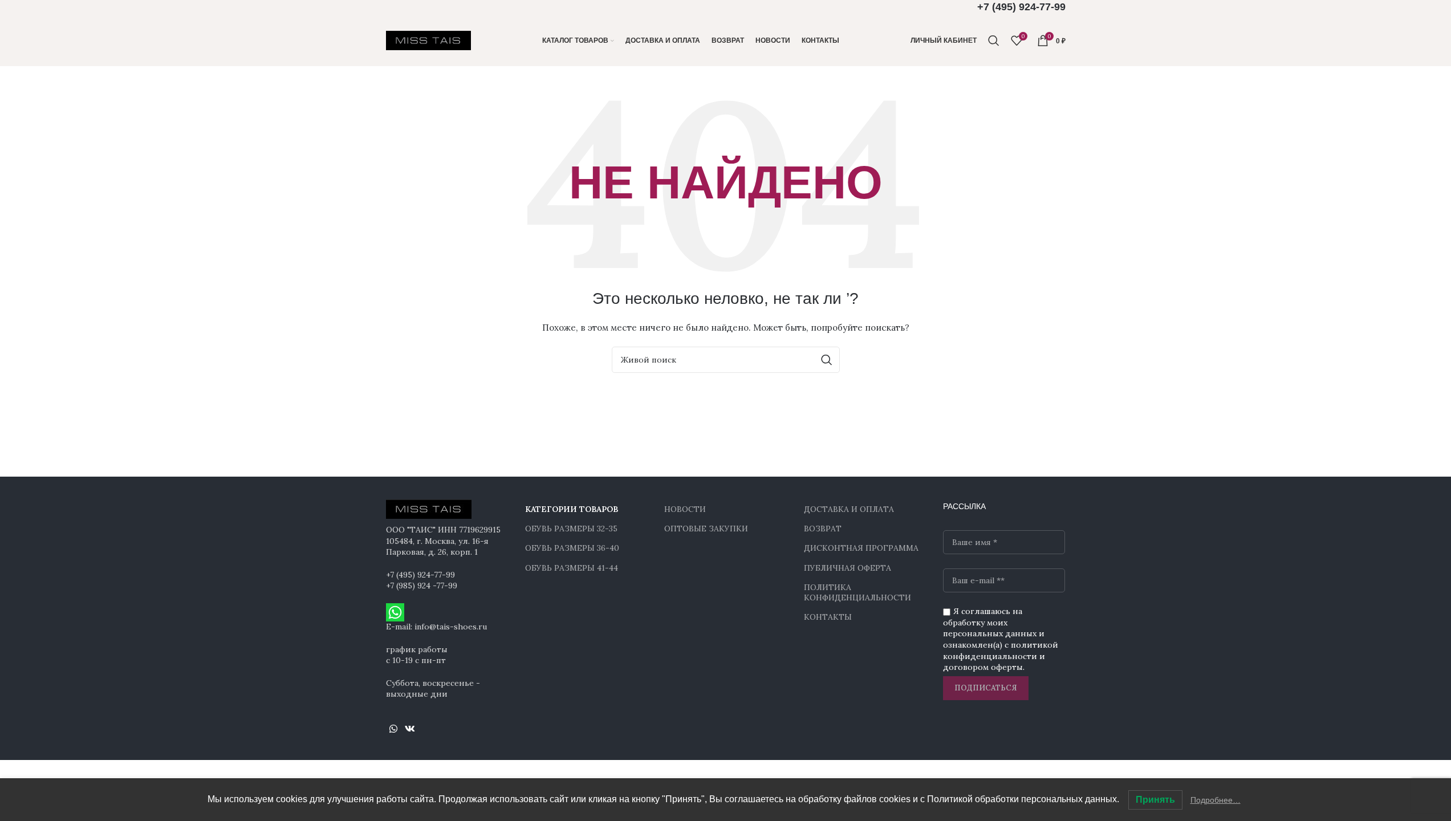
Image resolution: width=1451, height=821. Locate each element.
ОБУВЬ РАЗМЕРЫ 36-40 (572, 548)
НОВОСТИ (685, 509)
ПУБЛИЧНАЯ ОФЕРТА (847, 568)
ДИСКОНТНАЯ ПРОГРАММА (861, 548)
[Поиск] (993, 40)
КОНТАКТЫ (828, 617)
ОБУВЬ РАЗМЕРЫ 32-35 (571, 528)
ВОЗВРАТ (823, 528)
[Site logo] (429, 40)
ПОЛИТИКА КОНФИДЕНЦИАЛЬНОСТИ (857, 592)
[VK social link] (410, 728)
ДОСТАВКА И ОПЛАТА (849, 509)
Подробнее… (1215, 799)
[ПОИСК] (827, 360)
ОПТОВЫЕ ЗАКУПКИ (706, 528)
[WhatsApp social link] (393, 728)
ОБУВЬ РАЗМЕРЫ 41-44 (571, 568)
